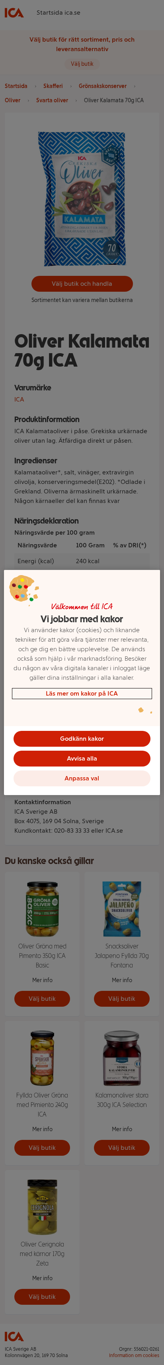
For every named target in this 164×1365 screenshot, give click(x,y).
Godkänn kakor (82, 738)
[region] (82, 682)
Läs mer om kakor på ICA (82, 693)
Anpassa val (81, 778)
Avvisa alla (82, 758)
